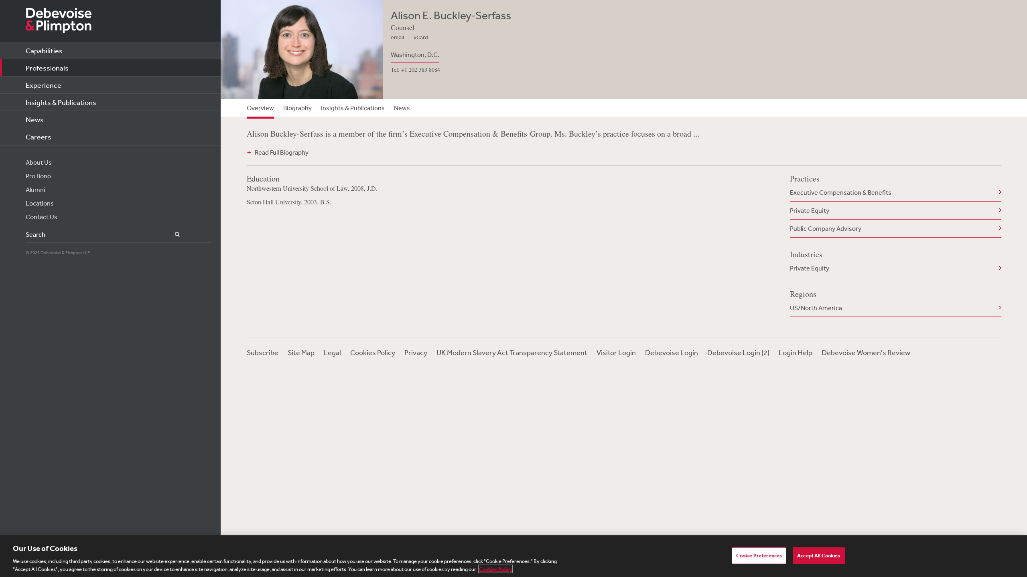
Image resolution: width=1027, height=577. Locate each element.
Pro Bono (38, 176)
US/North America (816, 308)
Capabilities (44, 50)
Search (173, 234)
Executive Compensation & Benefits (840, 192)
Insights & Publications (61, 102)
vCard (421, 37)
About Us (39, 162)
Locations (40, 203)
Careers (38, 136)
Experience (43, 85)
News (35, 119)
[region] (513, 556)
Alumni (35, 190)
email (397, 37)
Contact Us (41, 217)
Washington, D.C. (415, 54)
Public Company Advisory (825, 228)
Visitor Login (616, 352)
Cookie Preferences (759, 555)
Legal (332, 352)
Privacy (415, 352)
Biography (297, 108)
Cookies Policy (372, 352)
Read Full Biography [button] (282, 152)
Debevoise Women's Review (866, 352)
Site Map (301, 352)
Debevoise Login (671, 352)
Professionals (47, 67)
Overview (260, 108)
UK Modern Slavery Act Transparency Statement (511, 352)
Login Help (795, 352)
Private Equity (809, 210)
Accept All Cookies (818, 555)
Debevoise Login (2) (738, 352)
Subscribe (262, 352)
